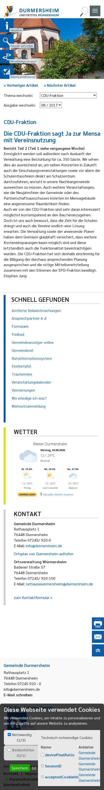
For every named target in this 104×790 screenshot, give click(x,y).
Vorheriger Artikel (21, 85)
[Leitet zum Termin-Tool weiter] (7, 72)
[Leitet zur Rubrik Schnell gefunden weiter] (7, 41)
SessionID (53, 765)
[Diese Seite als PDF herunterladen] (98, 627)
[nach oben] (98, 654)
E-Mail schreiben (18, 694)
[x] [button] (34, 767)
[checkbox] (9, 734)
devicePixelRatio (59, 754)
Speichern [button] (20, 767)
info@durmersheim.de (44, 545)
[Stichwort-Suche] (84, 15)
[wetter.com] (27, 495)
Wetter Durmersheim (50, 443)
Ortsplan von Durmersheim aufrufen (43, 553)
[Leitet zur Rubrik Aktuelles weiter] (7, 25)
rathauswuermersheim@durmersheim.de (59, 583)
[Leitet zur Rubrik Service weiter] (7, 56)
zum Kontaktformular (31, 597)
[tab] (21, 737)
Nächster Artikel (60, 85)
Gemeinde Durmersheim (90, 755)
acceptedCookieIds (62, 776)
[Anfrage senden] (98, 641)
